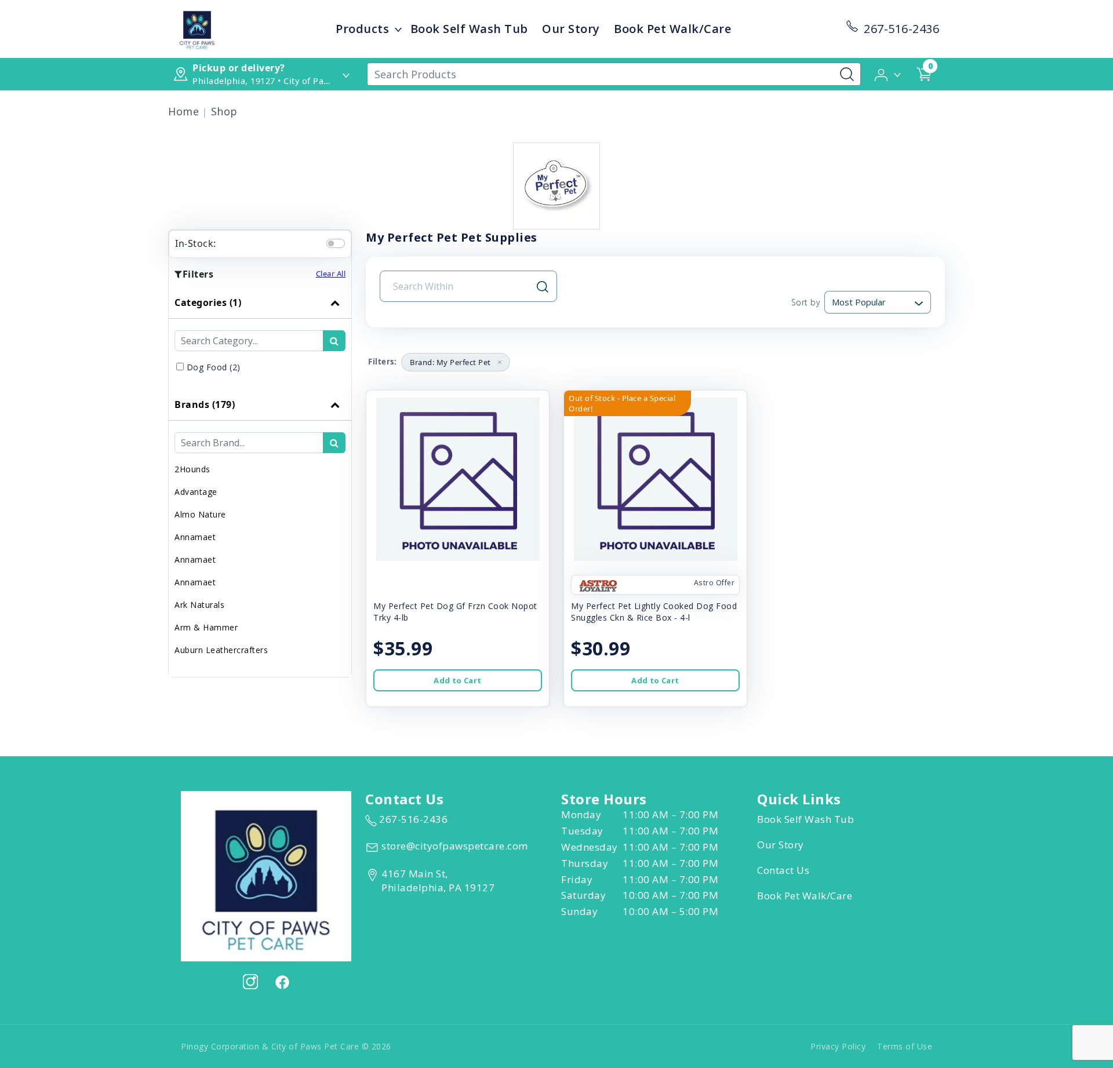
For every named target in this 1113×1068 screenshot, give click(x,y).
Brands (204, 404)
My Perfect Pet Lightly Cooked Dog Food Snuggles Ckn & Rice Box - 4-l (654, 611)
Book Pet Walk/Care (672, 29)
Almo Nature (200, 514)
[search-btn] (334, 340)
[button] (888, 73)
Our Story (571, 29)
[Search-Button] (847, 74)
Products (362, 29)
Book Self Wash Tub (469, 29)
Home (183, 111)
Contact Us (783, 870)
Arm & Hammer (206, 627)
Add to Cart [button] (457, 680)
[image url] (197, 27)
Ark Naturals (199, 604)
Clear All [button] (331, 273)
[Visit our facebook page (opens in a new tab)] (281, 981)
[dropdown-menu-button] (398, 29)
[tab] (260, 338)
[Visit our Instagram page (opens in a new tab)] (250, 981)
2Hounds (192, 469)
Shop (224, 111)
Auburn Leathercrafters (221, 649)
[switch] (335, 243)
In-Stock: (195, 243)
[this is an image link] (266, 875)
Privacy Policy (837, 1046)
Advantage (195, 491)
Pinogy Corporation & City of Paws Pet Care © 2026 (286, 1046)
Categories (207, 302)
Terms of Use (904, 1046)
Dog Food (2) (214, 367)
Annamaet (195, 536)
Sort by (805, 302)
